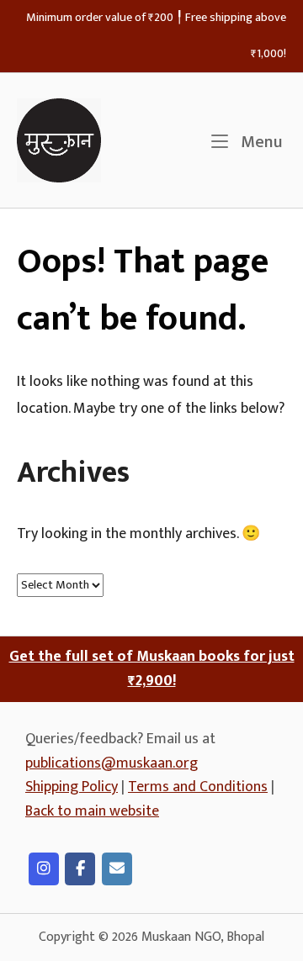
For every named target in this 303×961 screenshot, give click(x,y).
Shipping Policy (71, 787)
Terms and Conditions (198, 787)
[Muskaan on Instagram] (44, 869)
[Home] (59, 140)
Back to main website (92, 811)
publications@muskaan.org (111, 763)
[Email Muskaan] (117, 869)
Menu (260, 142)
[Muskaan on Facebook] (80, 869)
